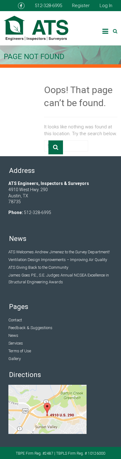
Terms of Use (19, 351)
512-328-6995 (48, 5)
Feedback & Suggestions (30, 327)
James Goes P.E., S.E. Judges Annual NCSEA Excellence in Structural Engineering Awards (58, 278)
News (13, 335)
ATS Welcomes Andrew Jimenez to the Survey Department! (59, 252)
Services (15, 343)
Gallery (14, 358)
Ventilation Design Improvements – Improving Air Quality (57, 259)
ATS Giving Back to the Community (38, 267)
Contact (15, 320)
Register (81, 5)
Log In (106, 5)
